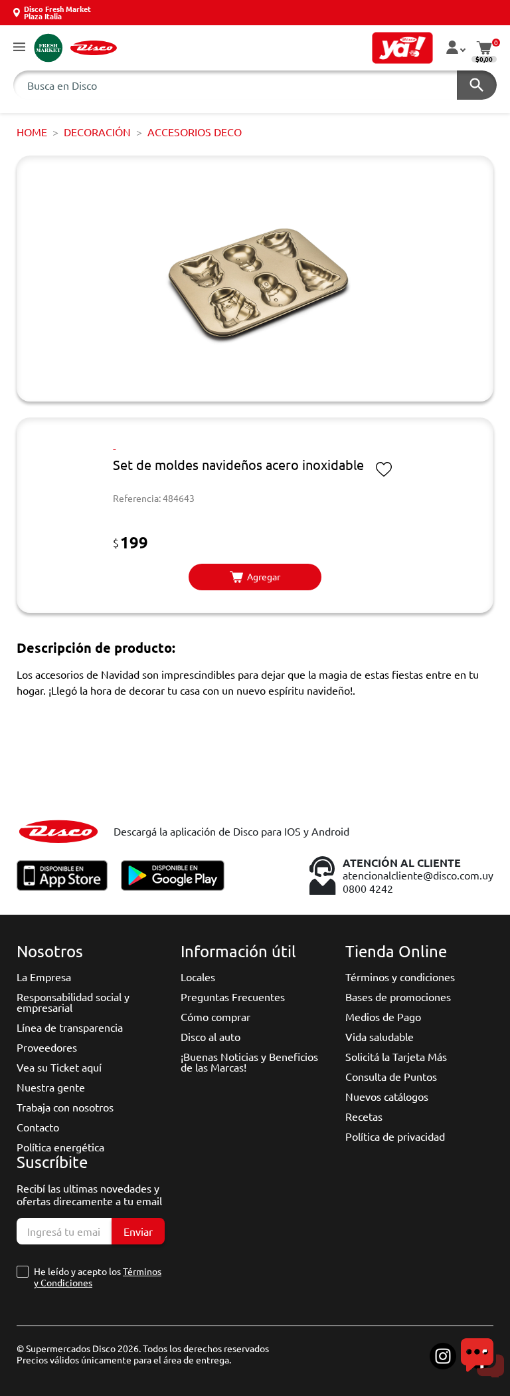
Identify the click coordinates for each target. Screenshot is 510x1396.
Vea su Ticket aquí (59, 1067)
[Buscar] (477, 85)
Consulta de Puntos (391, 1076)
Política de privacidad (395, 1136)
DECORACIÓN (97, 131)
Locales (198, 976)
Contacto (38, 1126)
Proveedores (47, 1047)
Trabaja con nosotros (65, 1107)
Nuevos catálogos (386, 1096)
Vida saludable (379, 1036)
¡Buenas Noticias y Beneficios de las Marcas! (249, 1061)
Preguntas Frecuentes (233, 996)
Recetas (363, 1116)
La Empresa (44, 976)
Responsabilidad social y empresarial (73, 1001)
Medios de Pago (383, 1016)
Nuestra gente (51, 1087)
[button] (19, 48)
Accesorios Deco (194, 131)
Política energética (60, 1146)
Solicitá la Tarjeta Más (396, 1056)
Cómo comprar (215, 1016)
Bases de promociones (398, 996)
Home (32, 131)
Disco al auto (210, 1036)
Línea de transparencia (70, 1027)
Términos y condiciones (400, 976)
